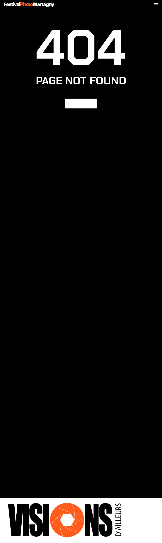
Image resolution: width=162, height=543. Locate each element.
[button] (156, 5)
